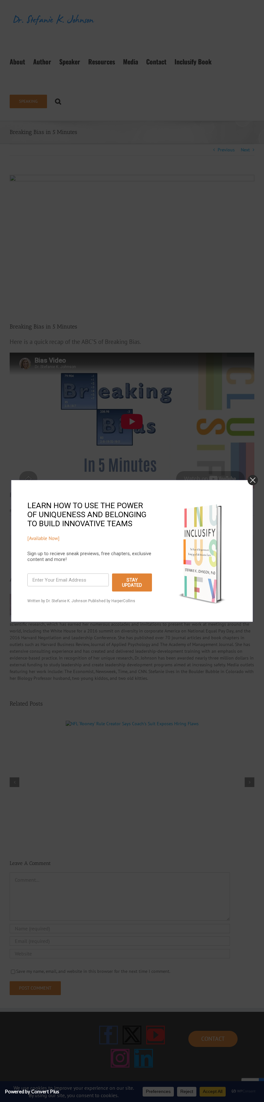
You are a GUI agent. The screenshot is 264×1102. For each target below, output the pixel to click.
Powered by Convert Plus (32, 1091)
